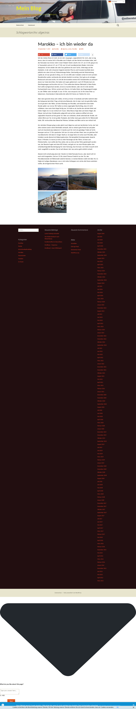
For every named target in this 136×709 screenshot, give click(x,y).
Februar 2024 (101, 302)
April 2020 (100, 419)
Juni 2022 (100, 351)
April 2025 (100, 264)
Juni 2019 (100, 450)
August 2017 (100, 515)
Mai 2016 (100, 537)
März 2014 (100, 559)
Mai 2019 (100, 453)
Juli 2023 (99, 314)
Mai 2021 (100, 379)
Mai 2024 (100, 292)
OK (117, 707)
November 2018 (101, 469)
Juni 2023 (100, 317)
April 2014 (100, 556)
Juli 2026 (99, 237)
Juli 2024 (99, 286)
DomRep (20, 243)
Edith (82, 49)
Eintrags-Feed (75, 246)
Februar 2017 (101, 534)
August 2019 (100, 444)
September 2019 (102, 441)
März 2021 (100, 385)
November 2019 (101, 435)
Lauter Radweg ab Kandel (52, 233)
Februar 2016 (101, 547)
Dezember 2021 (101, 367)
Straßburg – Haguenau (51, 245)
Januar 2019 (100, 463)
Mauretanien (22, 255)
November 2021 (101, 370)
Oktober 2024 (101, 277)
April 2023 (100, 323)
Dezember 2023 (101, 308)
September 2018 (102, 475)
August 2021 (100, 376)
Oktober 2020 (101, 401)
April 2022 (100, 357)
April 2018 (100, 491)
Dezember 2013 (101, 568)
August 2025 (100, 258)
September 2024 (102, 280)
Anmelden (74, 243)
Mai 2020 (100, 416)
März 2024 (100, 299)
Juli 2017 (99, 519)
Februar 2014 (101, 562)
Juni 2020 (100, 413)
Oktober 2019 (101, 438)
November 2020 (101, 398)
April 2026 (100, 246)
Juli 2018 (99, 481)
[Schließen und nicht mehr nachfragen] (133, 705)
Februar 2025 (101, 271)
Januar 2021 (100, 391)
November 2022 (101, 339)
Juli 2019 (99, 447)
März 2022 (100, 361)
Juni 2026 (100, 240)
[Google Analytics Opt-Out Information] (3, 705)
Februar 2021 (101, 388)
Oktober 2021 (101, 373)
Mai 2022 (100, 354)
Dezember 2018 (101, 466)
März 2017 (100, 531)
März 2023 (100, 326)
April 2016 (100, 540)
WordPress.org (75, 253)
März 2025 (100, 267)
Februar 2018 (101, 497)
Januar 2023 (100, 333)
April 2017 (100, 528)
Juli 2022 (99, 348)
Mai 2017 (100, 525)
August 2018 (100, 478)
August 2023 (100, 311)
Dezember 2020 (101, 395)
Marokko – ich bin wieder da (65, 44)
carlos (69, 49)
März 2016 (100, 543)
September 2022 (102, 345)
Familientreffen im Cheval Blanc (53, 242)
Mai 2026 (100, 243)
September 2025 (102, 255)
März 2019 (100, 457)
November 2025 (101, 249)
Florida (20, 246)
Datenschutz (20, 25)
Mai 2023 (100, 320)
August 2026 (100, 233)
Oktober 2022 (101, 342)
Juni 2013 (100, 571)
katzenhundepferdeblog (25, 249)
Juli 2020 (99, 410)
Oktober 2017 (101, 509)
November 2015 (101, 550)
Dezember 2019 (101, 432)
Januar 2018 (100, 500)
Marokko (56, 49)
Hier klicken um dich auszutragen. (110, 705)
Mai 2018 (100, 488)
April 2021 (100, 382)
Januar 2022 (100, 364)
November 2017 (101, 506)
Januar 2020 (100, 429)
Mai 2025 (100, 261)
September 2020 (102, 404)
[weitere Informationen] (92, 54)
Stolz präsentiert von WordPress (72, 593)
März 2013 (100, 581)
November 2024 (101, 274)
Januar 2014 (100, 565)
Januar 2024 (100, 305)
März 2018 (100, 494)
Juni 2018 (100, 485)
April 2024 (100, 295)
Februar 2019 (101, 460)
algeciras (64, 49)
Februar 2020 (101, 426)
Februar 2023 (101, 329)
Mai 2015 (100, 553)
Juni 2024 (100, 289)
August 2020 (100, 407)
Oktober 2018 (101, 472)
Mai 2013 (100, 574)
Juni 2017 (100, 522)
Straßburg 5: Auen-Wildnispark (53, 248)
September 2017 (102, 512)
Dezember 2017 (101, 503)
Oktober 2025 (101, 252)
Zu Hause (20, 262)
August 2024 (100, 283)
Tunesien (20, 259)
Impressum (31, 25)
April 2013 (100, 577)
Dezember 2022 (101, 336)
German (114, 1)
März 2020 (100, 423)
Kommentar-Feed (76, 249)
